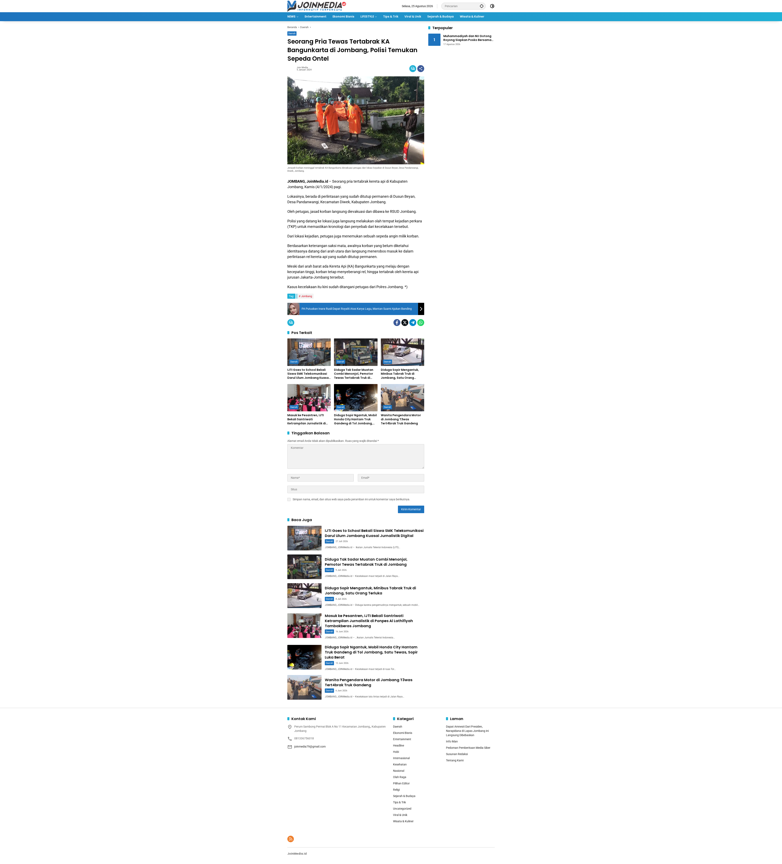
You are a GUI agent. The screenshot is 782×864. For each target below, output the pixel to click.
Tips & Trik (399, 802)
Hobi (396, 751)
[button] (482, 6)
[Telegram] (412, 322)
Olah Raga (399, 777)
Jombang (306, 296)
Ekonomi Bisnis (402, 732)
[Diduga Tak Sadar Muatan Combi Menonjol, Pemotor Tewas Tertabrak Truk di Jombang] (355, 352)
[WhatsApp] (420, 322)
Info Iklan (452, 741)
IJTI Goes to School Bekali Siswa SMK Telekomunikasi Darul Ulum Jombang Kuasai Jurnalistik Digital (308, 374)
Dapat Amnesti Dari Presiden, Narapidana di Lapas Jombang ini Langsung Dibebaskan (467, 731)
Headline (398, 745)
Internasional (401, 758)
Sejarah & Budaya (404, 796)
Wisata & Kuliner (403, 821)
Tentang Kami (454, 760)
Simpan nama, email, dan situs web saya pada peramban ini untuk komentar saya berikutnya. (351, 499)
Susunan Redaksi (457, 754)
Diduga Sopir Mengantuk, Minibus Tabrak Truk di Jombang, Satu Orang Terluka (400, 374)
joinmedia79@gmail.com (310, 746)
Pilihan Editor (401, 783)
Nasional (398, 770)
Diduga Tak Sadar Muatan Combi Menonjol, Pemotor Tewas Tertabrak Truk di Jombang (353, 374)
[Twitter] (404, 322)
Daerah (291, 33)
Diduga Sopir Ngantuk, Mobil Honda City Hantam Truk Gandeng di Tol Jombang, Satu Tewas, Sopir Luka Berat (355, 419)
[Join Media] (316, 6)
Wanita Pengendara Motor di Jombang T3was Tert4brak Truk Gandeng (401, 419)
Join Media (302, 67)
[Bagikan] (420, 68)
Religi (396, 789)
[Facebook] (396, 322)
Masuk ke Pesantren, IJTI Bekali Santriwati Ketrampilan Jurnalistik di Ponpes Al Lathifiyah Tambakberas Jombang (306, 419)
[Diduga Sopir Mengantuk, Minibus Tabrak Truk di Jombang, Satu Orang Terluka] (402, 352)
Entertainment (402, 739)
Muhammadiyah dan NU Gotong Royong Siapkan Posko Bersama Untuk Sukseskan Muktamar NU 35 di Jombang (468, 38)
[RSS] (290, 839)
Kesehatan (400, 764)
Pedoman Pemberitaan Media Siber (468, 747)
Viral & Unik (400, 815)
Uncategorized (402, 808)
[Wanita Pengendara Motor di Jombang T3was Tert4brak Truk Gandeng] (402, 397)
